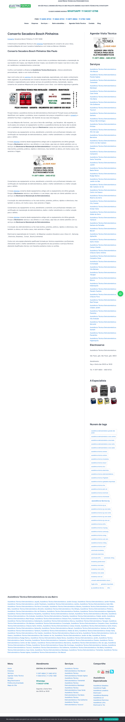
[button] (48, 23)
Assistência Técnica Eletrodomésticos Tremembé (86, 650)
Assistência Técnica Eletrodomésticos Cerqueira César (90, 623)
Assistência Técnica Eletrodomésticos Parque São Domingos (53, 645)
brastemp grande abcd (98, 561)
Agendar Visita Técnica (16, 676)
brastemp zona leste (97, 565)
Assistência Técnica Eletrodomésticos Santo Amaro (99, 626)
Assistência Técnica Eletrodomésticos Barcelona (54, 643)
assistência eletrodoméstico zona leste (102, 440)
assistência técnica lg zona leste (101, 509)
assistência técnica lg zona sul (100, 520)
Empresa (11, 671)
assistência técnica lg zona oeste (101, 516)
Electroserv (97, 693)
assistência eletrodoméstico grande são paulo (103, 432)
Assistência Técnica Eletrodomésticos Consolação (52, 623)
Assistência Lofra (99, 702)
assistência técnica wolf (98, 546)
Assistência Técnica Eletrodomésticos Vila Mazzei (48, 652)
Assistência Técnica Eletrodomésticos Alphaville (24, 628)
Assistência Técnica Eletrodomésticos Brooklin (27, 609)
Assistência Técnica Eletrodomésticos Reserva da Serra (63, 633)
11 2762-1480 (84, 19)
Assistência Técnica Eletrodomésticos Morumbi (91, 614)
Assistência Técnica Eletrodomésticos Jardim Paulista (96, 602)
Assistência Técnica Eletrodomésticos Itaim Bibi (96, 604)
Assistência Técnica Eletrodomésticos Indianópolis (25, 621)
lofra (108, 588)
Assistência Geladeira (100, 685)
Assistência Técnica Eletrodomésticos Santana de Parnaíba (94, 628)
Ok (101, 719)
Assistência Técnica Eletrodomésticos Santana (91, 645)
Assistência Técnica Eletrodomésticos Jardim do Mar (73, 635)
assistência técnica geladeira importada (103, 481)
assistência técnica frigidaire (99, 478)
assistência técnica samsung (99, 531)
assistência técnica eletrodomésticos (102, 474)
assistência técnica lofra (98, 524)
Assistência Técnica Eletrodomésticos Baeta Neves (48, 638)
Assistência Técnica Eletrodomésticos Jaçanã (23, 602)
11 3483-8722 (45, 19)
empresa (40, 44)
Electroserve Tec (99, 705)
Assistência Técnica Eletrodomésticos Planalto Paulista (91, 618)
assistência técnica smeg (98, 535)
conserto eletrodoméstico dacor (100, 580)
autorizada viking (109, 558)
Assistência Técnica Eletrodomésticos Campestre (49, 640)
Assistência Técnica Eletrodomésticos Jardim (82, 638)
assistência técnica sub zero (99, 539)
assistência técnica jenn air (99, 489)
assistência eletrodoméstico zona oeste (103, 448)
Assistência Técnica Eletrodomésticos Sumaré (58, 614)
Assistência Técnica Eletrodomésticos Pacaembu (24, 614)
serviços (28, 77)
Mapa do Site (12, 685)
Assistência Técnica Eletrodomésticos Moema (65, 606)
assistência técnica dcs (98, 466)
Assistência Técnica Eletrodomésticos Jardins (63, 604)
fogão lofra (94, 584)
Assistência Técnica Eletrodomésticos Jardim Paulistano (27, 604)
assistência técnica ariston (99, 455)
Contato (10, 678)
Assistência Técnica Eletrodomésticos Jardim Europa (58, 602)
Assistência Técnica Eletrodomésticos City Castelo (25, 633)
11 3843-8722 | (41, 676)
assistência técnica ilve (98, 485)
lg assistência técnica (97, 588)
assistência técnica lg (101, 501)
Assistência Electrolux (101, 700)
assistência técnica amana (99, 451)
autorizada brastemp (97, 550)
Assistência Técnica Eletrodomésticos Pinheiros (96, 609)
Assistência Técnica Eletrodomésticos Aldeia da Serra (59, 631)
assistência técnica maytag (99, 528)
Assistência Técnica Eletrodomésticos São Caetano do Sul (34, 635)
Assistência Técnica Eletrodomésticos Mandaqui (51, 650)
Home (10, 668)
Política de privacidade (16, 683)
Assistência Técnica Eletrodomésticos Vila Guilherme (51, 647)
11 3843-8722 (58, 19)
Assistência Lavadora (100, 690)
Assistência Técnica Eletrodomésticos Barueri (57, 628)
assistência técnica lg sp (98, 505)
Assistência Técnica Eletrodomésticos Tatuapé (92, 621)
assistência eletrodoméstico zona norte (103, 444)
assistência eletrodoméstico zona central (103, 436)
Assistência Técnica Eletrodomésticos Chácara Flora (53, 618)
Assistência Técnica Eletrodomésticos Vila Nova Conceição (28, 606)
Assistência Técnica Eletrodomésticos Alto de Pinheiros (27, 611)
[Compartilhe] (103, 671)
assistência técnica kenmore (99, 493)
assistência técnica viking (99, 543)
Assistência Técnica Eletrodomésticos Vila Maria (87, 647)
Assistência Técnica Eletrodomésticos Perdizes (63, 611)
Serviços (11, 673)
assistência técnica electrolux (100, 470)
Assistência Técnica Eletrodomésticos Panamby (52, 616)
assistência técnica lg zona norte (101, 513)
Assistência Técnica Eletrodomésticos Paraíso (83, 640)
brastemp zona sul (96, 576)
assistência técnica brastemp (100, 459)
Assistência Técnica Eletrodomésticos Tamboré (24, 631)
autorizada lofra (96, 558)
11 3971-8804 (71, 19)
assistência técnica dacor (98, 463)
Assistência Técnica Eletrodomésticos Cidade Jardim (87, 616)
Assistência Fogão (99, 688)
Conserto (11, 39)
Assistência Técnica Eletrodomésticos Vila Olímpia (62, 609)
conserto (74, 115)
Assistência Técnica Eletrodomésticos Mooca (59, 621)
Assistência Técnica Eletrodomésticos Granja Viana (97, 631)
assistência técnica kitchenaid (100, 496)
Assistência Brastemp (100, 695)
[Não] (123, 719)
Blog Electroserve (14, 680)
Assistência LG (98, 698)
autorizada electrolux (97, 554)
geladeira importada (107, 584)
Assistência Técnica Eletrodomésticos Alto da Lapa (89, 643)
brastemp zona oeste (97, 573)
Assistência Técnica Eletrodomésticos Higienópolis (97, 611)
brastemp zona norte (97, 569)
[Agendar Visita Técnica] (103, 49)
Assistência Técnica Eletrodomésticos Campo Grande (61, 626)
